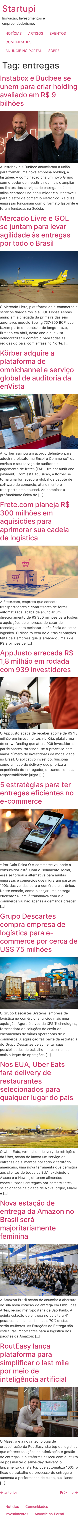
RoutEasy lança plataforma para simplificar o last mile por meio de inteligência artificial (34, 1363)
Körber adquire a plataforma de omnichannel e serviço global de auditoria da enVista (37, 370)
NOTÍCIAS (13, 33)
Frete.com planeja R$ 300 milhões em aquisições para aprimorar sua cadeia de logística (35, 521)
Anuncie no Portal (49, 1514)
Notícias (12, 1506)
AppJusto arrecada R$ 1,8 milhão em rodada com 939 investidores (36, 661)
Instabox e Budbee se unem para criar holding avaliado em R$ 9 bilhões (39, 90)
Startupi (19, 8)
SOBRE (54, 51)
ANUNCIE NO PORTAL (23, 51)
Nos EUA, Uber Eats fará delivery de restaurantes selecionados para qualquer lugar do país (36, 1081)
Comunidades (36, 1506)
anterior (8, 1492)
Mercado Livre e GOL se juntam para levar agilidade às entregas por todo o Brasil (35, 230)
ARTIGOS (35, 33)
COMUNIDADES (18, 42)
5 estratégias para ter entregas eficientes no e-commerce (37, 793)
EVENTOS (58, 33)
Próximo (69, 1492)
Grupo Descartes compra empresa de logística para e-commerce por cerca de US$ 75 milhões (39, 933)
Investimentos (16, 1514)
